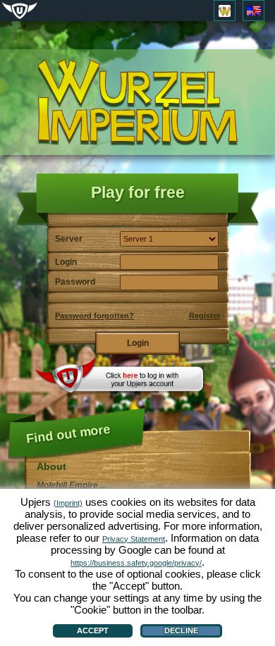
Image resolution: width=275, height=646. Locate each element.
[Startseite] (137, 102)
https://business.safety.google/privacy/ (136, 563)
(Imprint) (68, 503)
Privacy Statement (133, 539)
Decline (181, 630)
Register (204, 315)
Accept (93, 630)
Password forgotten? (94, 315)
